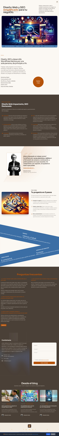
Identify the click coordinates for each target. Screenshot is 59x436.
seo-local (8, 403)
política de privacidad (45, 359)
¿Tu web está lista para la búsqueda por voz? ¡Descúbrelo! (48, 406)
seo (46, 403)
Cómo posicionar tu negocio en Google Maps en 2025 (9, 406)
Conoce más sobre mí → (29, 168)
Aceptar (48, 434)
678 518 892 (6, 358)
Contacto (4, 325)
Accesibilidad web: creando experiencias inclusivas (27, 406)
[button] (57, 2)
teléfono (48, 158)
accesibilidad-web (29, 403)
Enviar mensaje (44, 362)
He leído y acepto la (42, 359)
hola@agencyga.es (7, 360)
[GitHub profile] (33, 429)
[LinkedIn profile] (29, 429)
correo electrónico (39, 158)
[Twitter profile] (26, 429)
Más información (35, 434)
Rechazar (53, 434)
